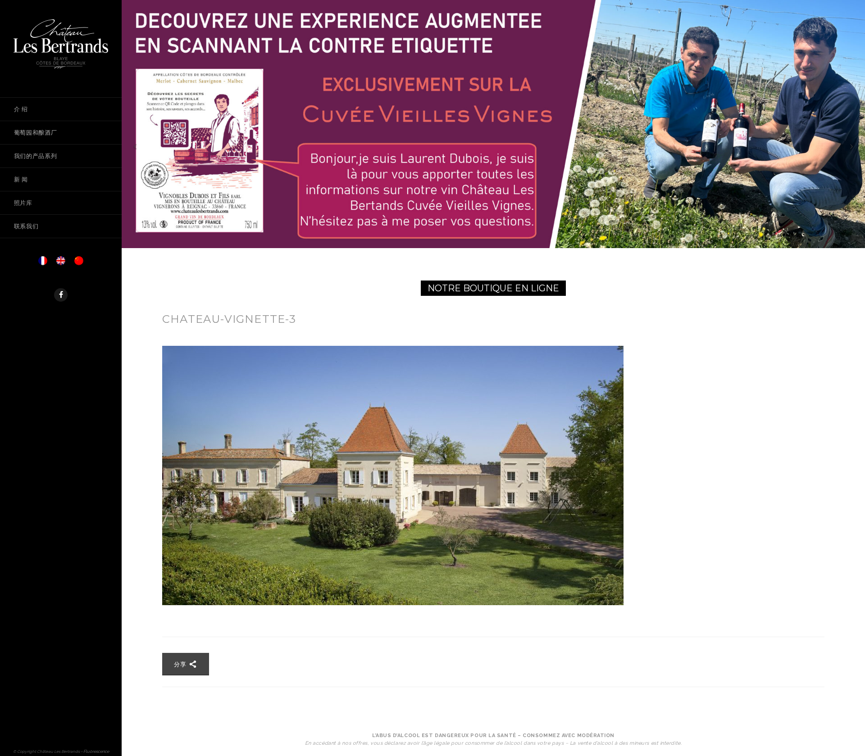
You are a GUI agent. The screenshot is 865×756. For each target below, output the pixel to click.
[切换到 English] (60, 263)
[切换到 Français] (42, 263)
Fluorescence (96, 751)
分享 (181, 664)
